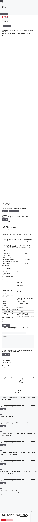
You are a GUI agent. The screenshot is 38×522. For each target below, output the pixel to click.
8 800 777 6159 (7, 21)
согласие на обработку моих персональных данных (16, 350)
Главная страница (5, 30)
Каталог (11, 30)
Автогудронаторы (17, 30)
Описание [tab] (6, 226)
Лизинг (3, 6)
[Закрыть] (1, 414)
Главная (4, 2)
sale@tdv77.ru (5, 11)
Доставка (4, 5)
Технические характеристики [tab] (10, 227)
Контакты (4, 7)
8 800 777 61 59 (5, 9)
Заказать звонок (20, 382)
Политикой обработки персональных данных (10, 351)
